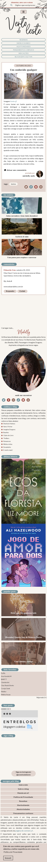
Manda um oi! (23, 793)
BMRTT (4, 679)
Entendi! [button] (8, 858)
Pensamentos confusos (23, 50)
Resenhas (24, 40)
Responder (10, 291)
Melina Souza (5, 695)
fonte (12, 101)
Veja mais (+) (41, 697)
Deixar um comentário (16, 170)
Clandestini (5, 682)
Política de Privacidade (23, 797)
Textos (13, 184)
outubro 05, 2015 (23, 270)
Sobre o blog (23, 789)
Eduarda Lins (10, 270)
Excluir (22, 291)
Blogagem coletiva (23, 57)
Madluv (3, 691)
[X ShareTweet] (26, 187)
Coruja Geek (5, 688)
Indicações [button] (23, 53)
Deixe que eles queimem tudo (23, 613)
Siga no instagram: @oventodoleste (23, 773)
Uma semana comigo (23, 661)
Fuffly (3, 673)
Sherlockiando (23, 43)
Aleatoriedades (24, 46)
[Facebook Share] (31, 187)
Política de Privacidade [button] (13, 852)
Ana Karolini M (6, 676)
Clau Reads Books (7, 685)
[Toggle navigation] (23, 12)
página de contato (23, 831)
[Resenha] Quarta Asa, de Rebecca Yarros (23, 637)
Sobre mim (23, 785)
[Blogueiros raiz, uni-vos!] (6, 709)
